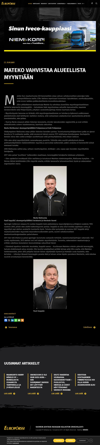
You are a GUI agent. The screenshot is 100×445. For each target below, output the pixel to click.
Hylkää (70, 440)
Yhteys (79, 3)
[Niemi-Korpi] (50, 38)
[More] (22, 320)
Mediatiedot (44, 3)
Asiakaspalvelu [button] (61, 3)
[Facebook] (5, 320)
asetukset (16, 443)
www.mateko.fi (10, 314)
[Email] (19, 320)
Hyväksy (59, 440)
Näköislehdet (36, 3)
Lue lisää (8, 394)
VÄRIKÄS (85, 430)
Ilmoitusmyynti (52, 3)
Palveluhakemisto (72, 3)
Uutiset (30, 3)
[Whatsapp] (15, 320)
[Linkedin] (12, 320)
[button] (83, 2)
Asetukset (82, 440)
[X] (9, 320)
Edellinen (88, 327)
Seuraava (12, 327)
